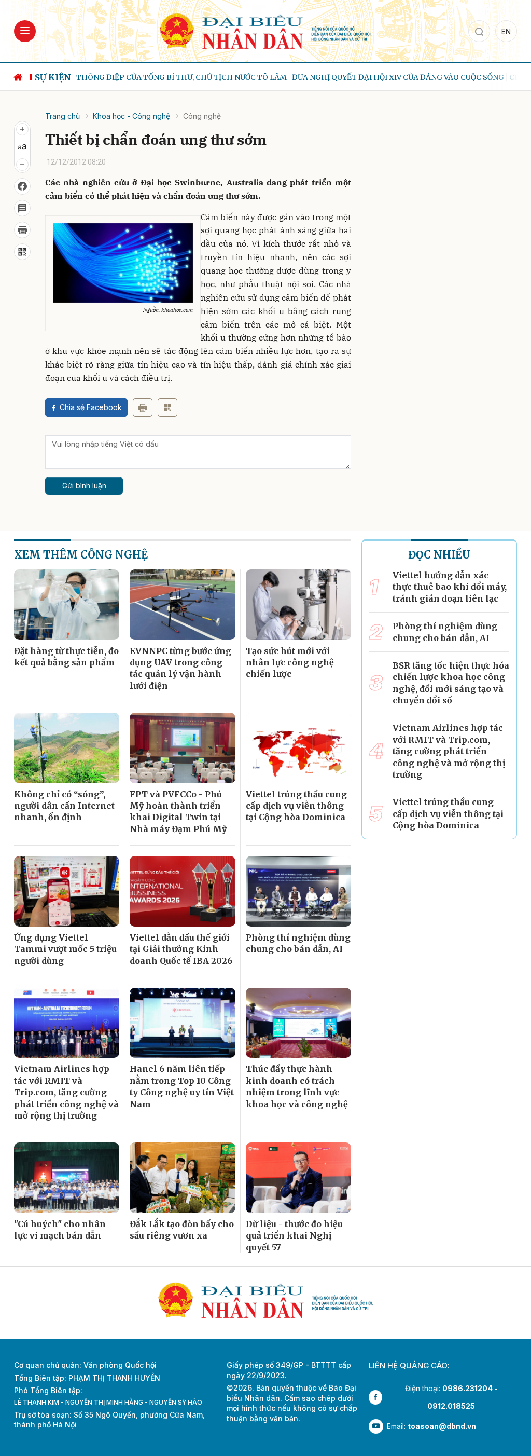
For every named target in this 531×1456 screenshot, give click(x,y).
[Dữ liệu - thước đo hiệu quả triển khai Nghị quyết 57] (298, 1177)
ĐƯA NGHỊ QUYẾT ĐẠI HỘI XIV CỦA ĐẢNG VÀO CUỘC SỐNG (398, 77)
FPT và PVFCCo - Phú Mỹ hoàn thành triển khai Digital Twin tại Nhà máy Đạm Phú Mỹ (178, 811)
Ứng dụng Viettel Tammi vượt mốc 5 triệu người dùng (65, 949)
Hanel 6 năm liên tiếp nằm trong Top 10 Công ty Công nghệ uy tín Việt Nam (182, 1086)
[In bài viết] (22, 230)
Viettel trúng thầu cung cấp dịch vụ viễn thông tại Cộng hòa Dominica (296, 806)
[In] (142, 407)
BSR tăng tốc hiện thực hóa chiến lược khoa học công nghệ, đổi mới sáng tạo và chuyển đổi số (451, 682)
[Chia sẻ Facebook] (22, 186)
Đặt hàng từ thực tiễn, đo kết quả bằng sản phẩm (66, 657)
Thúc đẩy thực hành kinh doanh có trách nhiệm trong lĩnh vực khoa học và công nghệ (297, 1086)
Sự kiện (53, 77)
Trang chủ (62, 116)
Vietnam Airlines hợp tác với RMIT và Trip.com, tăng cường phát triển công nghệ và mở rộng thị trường (66, 1092)
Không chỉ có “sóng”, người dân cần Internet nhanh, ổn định (64, 806)
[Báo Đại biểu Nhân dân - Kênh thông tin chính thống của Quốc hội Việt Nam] (265, 30)
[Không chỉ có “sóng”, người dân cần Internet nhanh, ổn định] (66, 748)
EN (506, 31)
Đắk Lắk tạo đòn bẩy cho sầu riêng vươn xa (182, 1230)
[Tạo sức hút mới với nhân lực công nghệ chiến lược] (298, 604)
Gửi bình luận (84, 485)
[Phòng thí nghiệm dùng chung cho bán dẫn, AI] (298, 891)
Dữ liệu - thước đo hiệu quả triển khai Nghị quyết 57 (294, 1236)
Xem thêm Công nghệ (81, 554)
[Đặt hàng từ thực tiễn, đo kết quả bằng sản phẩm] (66, 604)
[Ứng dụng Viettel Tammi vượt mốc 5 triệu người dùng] (66, 891)
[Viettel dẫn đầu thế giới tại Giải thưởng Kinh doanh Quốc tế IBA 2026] (182, 891)
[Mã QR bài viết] (22, 251)
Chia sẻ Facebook (91, 407)
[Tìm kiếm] (479, 31)
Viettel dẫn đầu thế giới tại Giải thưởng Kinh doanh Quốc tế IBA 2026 (181, 949)
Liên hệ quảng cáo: (409, 1365)
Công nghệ (202, 116)
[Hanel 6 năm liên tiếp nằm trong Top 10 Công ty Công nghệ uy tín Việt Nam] (182, 1023)
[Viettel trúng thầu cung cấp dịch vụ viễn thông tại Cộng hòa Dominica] (298, 748)
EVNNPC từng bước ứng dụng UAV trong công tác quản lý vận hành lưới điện (180, 668)
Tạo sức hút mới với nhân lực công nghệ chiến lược (290, 662)
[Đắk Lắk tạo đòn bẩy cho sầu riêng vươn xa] (182, 1177)
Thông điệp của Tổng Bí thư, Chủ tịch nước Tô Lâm (181, 77)
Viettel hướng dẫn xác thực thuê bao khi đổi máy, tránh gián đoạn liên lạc (450, 587)
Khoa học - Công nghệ (131, 116)
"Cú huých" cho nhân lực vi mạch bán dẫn (60, 1230)
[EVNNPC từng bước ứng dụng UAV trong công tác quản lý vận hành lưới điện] (182, 604)
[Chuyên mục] (25, 31)
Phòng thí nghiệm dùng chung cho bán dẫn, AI (298, 943)
